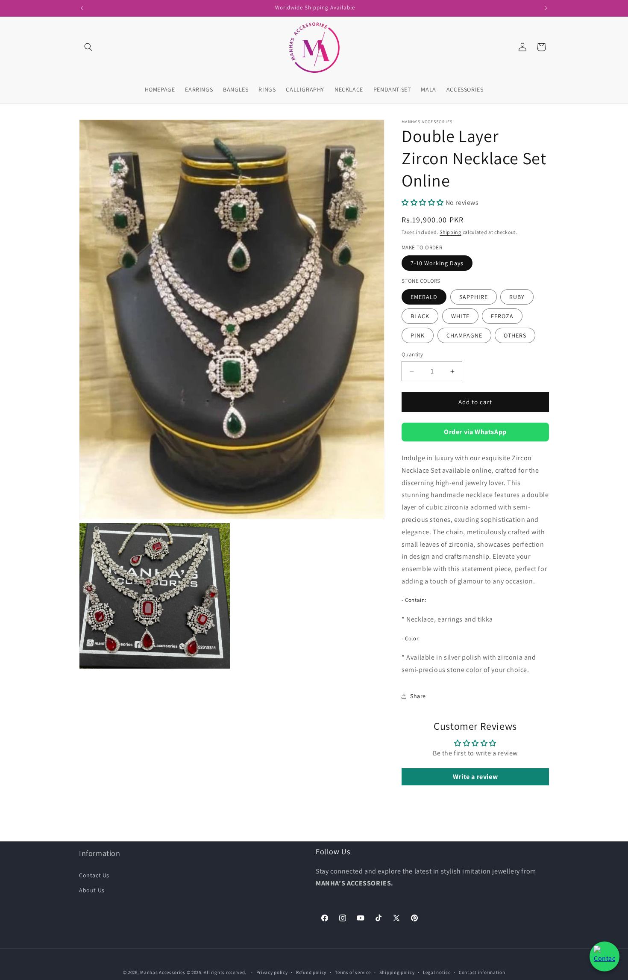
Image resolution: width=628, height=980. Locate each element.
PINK (418, 335)
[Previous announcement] (82, 8)
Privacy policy (272, 972)
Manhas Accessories (162, 972)
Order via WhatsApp (475, 431)
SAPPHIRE (473, 297)
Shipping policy (397, 972)
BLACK (420, 316)
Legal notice (436, 972)
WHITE (460, 316)
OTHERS (515, 335)
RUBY (517, 297)
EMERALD (424, 297)
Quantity (412, 354)
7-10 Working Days (437, 263)
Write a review (475, 776)
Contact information (482, 972)
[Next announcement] (546, 8)
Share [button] (418, 696)
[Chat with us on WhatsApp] (604, 956)
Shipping (450, 232)
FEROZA (502, 316)
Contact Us (94, 875)
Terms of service (353, 972)
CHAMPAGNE (464, 335)
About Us (92, 890)
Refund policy (311, 972)
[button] (88, 47)
